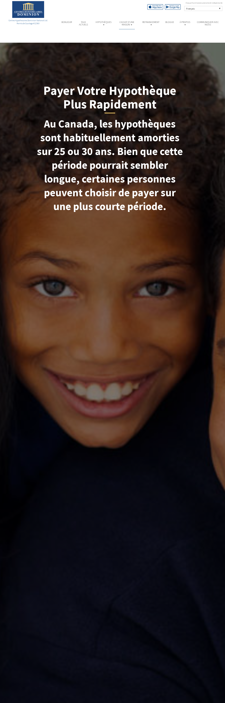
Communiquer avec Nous (208, 23)
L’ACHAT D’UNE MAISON (127, 23)
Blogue (169, 22)
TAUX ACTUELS (83, 23)
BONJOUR (67, 22)
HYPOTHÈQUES (103, 22)
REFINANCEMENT (150, 22)
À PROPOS (185, 22)
